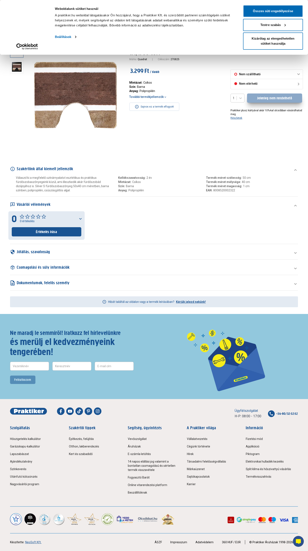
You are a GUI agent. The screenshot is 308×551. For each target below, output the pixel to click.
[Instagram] (97, 411)
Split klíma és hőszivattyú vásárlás (268, 469)
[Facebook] (61, 411)
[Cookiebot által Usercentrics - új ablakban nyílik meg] (27, 46)
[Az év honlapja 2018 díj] (44, 519)
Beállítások (63, 37)
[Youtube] (70, 411)
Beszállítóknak (137, 492)
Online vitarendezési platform (147, 485)
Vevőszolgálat (137, 439)
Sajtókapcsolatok (198, 476)
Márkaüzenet (196, 469)
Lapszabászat (19, 454)
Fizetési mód (254, 439)
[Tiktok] (79, 411)
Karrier (191, 484)
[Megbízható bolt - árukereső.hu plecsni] (107, 519)
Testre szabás (270, 25)
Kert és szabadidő (81, 454)
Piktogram (253, 454)
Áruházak (134, 446)
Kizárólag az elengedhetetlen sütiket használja (273, 41)
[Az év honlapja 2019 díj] (59, 519)
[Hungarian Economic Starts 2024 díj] (16, 519)
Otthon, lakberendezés (84, 446)
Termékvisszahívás (258, 476)
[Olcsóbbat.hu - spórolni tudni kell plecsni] (148, 519)
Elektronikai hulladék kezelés (265, 461)
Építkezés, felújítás (81, 439)
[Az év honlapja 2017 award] (91, 519)
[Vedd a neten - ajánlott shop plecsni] (125, 519)
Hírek (190, 454)
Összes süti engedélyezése (273, 11)
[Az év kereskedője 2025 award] (168, 519)
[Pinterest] (88, 411)
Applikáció (252, 446)
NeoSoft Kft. (33, 542)
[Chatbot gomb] (298, 541)
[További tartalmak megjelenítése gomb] (18, 144)
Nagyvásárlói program (24, 484)
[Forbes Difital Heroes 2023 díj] (30, 519)
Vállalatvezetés (197, 439)
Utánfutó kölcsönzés (24, 476)
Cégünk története (198, 446)
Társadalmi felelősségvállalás (206, 461)
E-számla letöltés (139, 454)
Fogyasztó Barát (139, 477)
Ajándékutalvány (21, 461)
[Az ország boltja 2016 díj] (74, 519)
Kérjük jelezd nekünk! (191, 301)
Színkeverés (18, 469)
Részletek (236, 118)
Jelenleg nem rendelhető (274, 98)
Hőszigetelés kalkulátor (25, 439)
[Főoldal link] (28, 411)
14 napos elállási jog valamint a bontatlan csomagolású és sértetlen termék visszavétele (151, 466)
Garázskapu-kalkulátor (25, 446)
